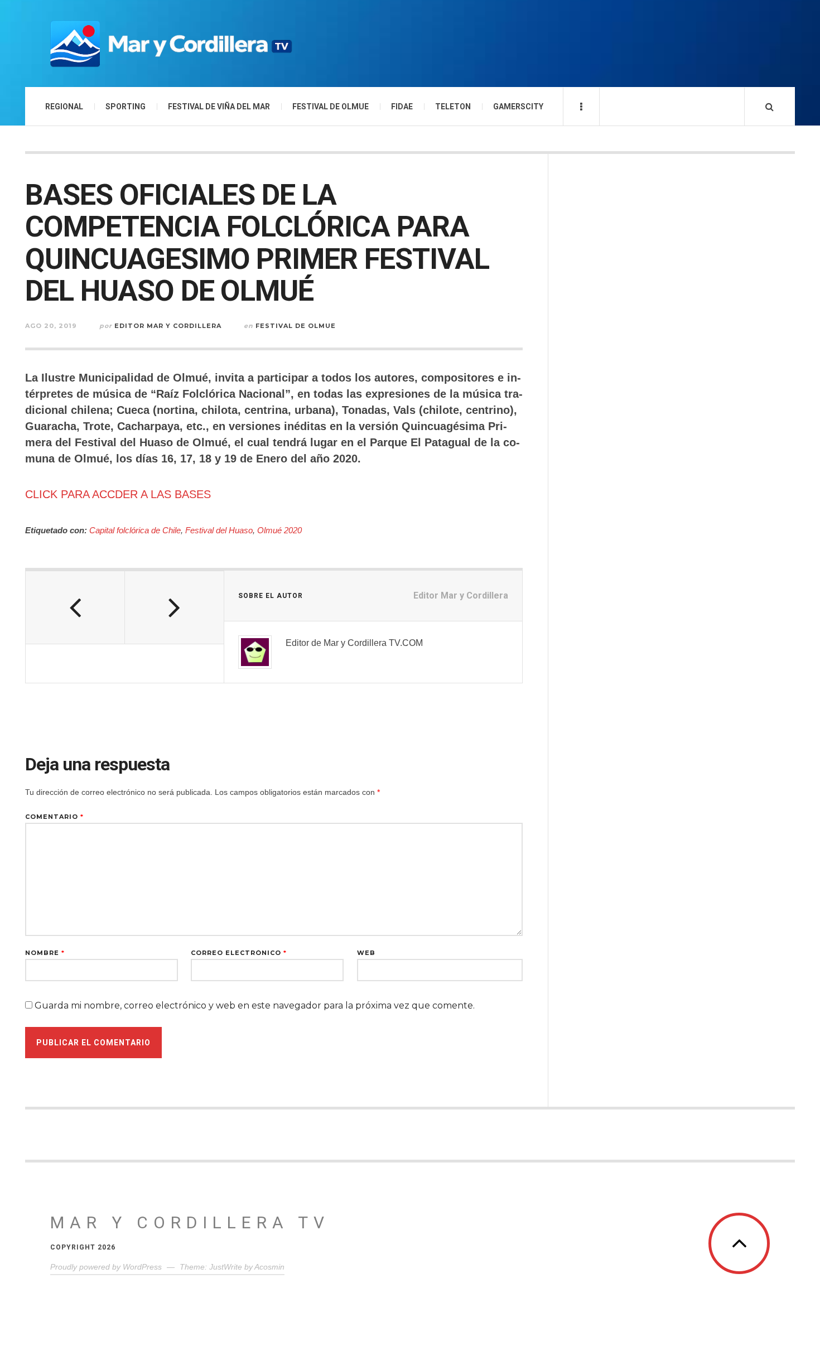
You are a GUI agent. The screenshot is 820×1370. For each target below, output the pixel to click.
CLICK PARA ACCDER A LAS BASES (118, 494)
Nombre (45, 953)
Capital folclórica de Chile (135, 530)
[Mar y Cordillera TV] (170, 43)
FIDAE (402, 106)
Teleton (453, 106)
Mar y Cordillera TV (190, 1222)
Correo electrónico (239, 953)
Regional (64, 106)
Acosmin (269, 1266)
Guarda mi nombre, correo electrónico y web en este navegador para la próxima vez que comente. (255, 1005)
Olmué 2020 (279, 530)
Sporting (125, 106)
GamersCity (518, 106)
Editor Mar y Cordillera (167, 326)
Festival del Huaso (219, 530)
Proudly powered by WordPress (106, 1266)
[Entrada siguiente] (174, 607)
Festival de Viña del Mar (219, 106)
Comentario (54, 817)
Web (366, 953)
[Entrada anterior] (75, 607)
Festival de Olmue (330, 106)
